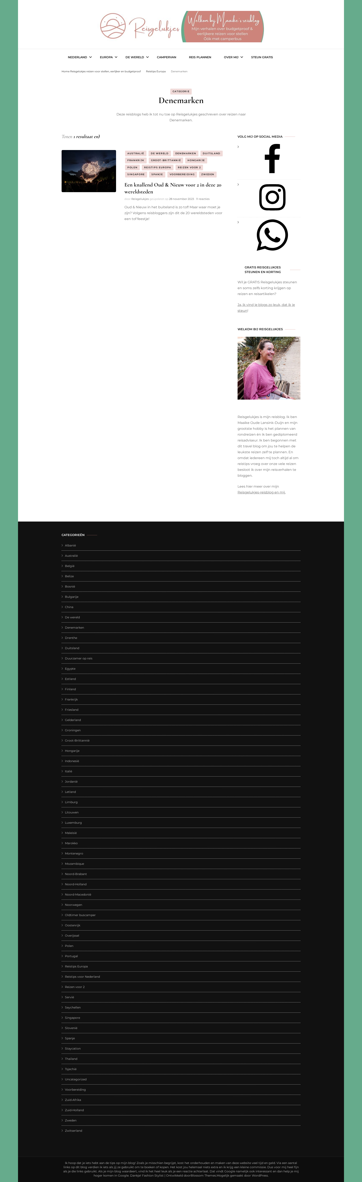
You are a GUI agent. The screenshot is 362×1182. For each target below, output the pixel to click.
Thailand (71, 1059)
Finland (70, 689)
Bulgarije (71, 597)
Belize (69, 576)
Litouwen (72, 812)
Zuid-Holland (74, 1110)
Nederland (77, 57)
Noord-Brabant (76, 874)
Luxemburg (73, 823)
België (69, 566)
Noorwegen (73, 905)
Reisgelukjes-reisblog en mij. (262, 492)
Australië (135, 153)
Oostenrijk (72, 925)
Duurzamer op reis (78, 658)
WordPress (260, 1175)
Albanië (70, 545)
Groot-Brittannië (166, 160)
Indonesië (72, 761)
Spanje (157, 174)
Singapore (136, 174)
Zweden (207, 174)
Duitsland (211, 153)
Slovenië (71, 1028)
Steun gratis (262, 57)
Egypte (70, 669)
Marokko (71, 843)
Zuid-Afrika (73, 1100)
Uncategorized (76, 1079)
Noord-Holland (76, 884)
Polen (132, 167)
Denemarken (185, 153)
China (69, 607)
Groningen (73, 730)
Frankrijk (135, 160)
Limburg (71, 802)
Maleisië (71, 833)
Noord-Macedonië (78, 894)
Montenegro (74, 853)
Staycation (73, 1048)
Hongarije (196, 160)
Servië (69, 997)
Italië (68, 771)
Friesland (71, 710)
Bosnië (70, 586)
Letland (70, 792)
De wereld (134, 57)
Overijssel (72, 935)
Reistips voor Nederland (82, 977)
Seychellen (73, 1007)
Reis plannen (200, 57)
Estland (70, 679)
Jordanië (71, 781)
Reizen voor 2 (189, 167)
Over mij (231, 57)
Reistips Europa (157, 167)
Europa (106, 57)
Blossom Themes (203, 1175)
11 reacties (202, 199)
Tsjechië (70, 1069)
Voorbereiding (182, 174)
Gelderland (73, 720)
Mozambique (74, 864)
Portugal (71, 956)
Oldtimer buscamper (80, 915)
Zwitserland (73, 1131)
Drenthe (71, 638)
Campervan (166, 57)
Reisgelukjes (140, 199)
